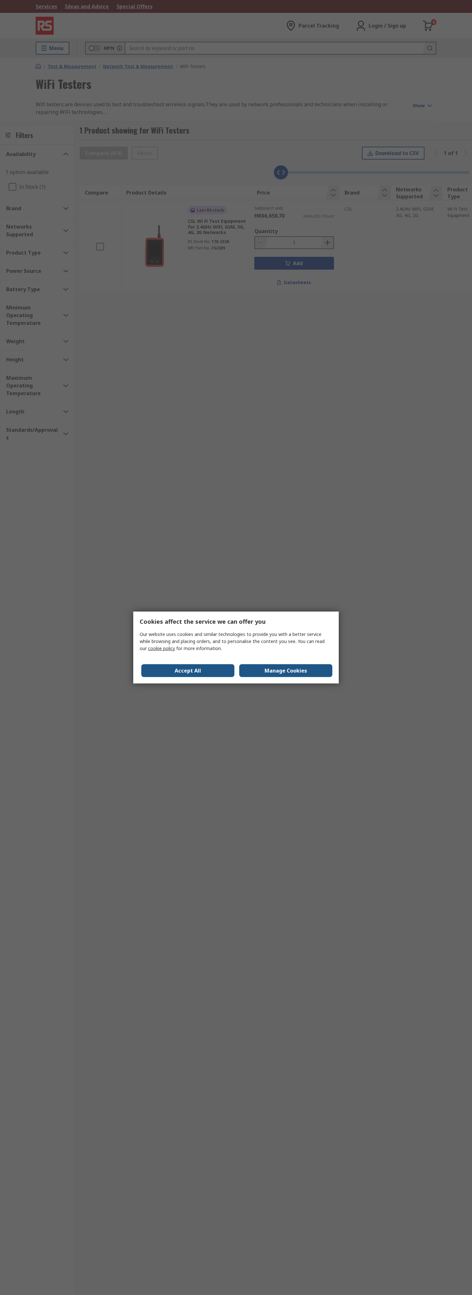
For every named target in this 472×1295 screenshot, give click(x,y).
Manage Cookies (286, 670)
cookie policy (161, 648)
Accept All (188, 670)
